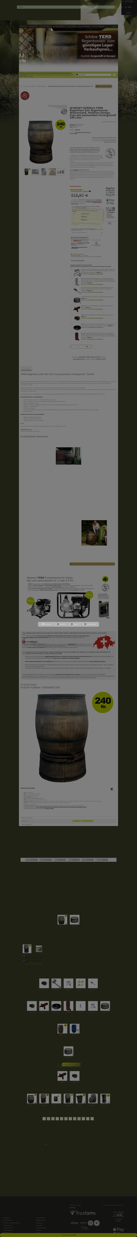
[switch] (43, 624)
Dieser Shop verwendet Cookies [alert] (68, 606)
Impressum (53, 620)
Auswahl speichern (77, 631)
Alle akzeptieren (91, 630)
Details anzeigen (42, 631)
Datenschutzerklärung (43, 620)
